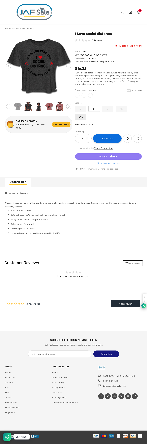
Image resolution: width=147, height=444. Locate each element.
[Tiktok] (135, 396)
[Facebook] (101, 396)
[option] (38, 66)
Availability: (80, 58)
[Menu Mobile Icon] (7, 12)
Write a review (132, 263)
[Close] (60, 425)
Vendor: (78, 51)
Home (8, 28)
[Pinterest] (121, 396)
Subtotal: (80, 124)
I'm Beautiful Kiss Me (26, 429)
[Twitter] (108, 396)
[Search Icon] (122, 12)
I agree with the (86, 148)
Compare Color (62, 88)
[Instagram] (114, 396)
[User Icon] (130, 12)
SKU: (77, 55)
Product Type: (82, 61)
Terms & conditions (103, 148)
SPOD (86, 51)
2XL (81, 116)
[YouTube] (128, 396)
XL (121, 108)
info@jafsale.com (117, 386)
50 (81, 168)
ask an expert (61, 124)
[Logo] (34, 12)
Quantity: (80, 131)
